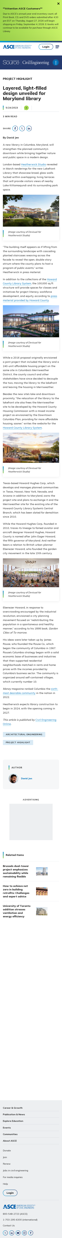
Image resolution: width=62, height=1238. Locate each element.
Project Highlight (18, 742)
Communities (10, 1134)
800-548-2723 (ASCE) (15, 1213)
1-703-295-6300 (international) (20, 1219)
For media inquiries (13, 1177)
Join (5, 1157)
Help (5, 1183)
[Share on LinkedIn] (29, 128)
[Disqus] (31, 969)
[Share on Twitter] (22, 128)
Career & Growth (12, 1107)
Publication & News (14, 1114)
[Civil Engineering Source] (11, 62)
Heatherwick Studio (33, 164)
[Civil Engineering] (35, 62)
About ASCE (10, 1140)
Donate (7, 1150)
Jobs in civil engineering (15, 1170)
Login (45, 46)
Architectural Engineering (24, 734)
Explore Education (13, 1120)
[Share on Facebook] (15, 128)
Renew (7, 1163)
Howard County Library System (22, 427)
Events (7, 1127)
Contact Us (9, 1225)
